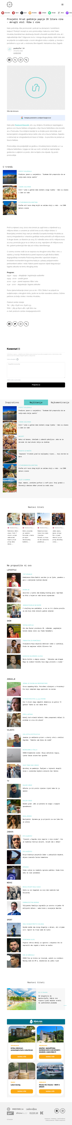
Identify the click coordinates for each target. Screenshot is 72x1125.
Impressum (47, 1118)
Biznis (62, 12)
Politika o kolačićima (60, 1120)
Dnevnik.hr (7, 12)
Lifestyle (44, 12)
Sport (25, 12)
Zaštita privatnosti (49, 1120)
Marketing (53, 1118)
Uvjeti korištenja (61, 1118)
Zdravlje (54, 12)
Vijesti (17, 12)
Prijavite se (36, 385)
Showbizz (34, 12)
